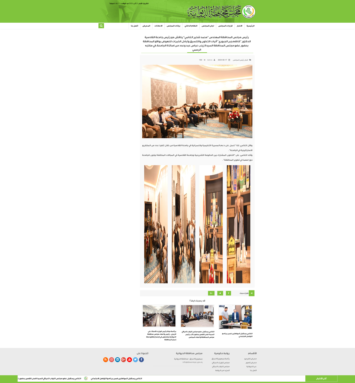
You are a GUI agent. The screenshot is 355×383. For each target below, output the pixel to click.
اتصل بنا (134, 25)
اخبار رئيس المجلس (240, 60)
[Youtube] (129, 359)
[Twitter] (135, 359)
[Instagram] (111, 359)
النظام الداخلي (191, 25)
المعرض (146, 25)
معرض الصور (251, 362)
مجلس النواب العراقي (221, 366)
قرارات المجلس (225, 25)
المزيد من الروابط (222, 370)
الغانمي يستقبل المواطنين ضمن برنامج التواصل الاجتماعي (161, 378)
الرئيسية (250, 25)
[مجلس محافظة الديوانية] (221, 11)
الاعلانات (158, 25)
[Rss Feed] (105, 359)
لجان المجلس (208, 25)
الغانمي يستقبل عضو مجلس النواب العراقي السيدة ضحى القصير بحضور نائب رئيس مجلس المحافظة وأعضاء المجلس (198, 334)
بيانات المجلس (173, 25)
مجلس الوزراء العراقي (221, 362)
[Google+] (123, 359)
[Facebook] (141, 359)
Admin (209, 60)
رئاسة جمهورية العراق (221, 358)
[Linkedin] (117, 359)
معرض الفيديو (250, 358)
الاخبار (239, 25)
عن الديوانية (251, 366)
